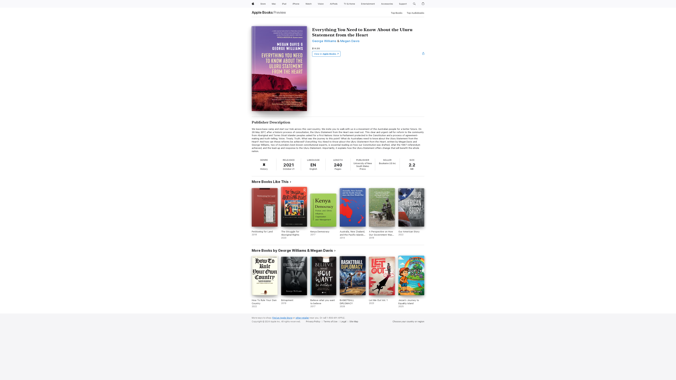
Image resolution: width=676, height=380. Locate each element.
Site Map (353, 321)
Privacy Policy (313, 321)
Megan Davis (349, 41)
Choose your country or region (408, 321)
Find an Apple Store (282, 318)
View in (325, 54)
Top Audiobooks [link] (415, 13)
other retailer (302, 318)
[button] (414, 4)
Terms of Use (330, 321)
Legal (343, 321)
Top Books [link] (396, 13)
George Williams (324, 41)
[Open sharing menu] (423, 53)
